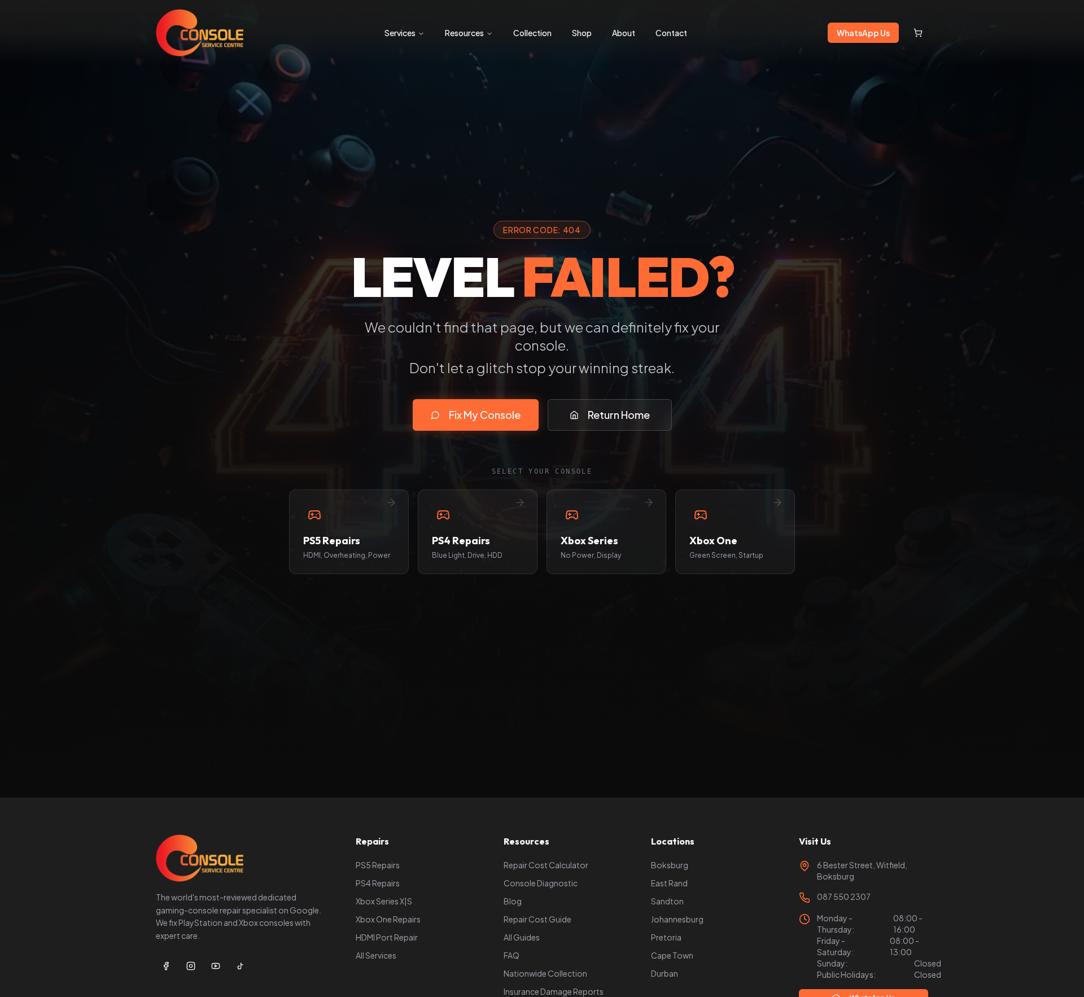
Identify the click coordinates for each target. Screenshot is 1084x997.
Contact (671, 33)
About (623, 33)
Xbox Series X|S (384, 901)
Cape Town (672, 955)
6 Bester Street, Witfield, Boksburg (862, 870)
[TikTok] (240, 966)
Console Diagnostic (541, 883)
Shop (582, 33)
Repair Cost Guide (537, 919)
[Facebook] (166, 966)
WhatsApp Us (863, 33)
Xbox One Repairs (388, 919)
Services (400, 33)
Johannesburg (677, 919)
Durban (664, 973)
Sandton (667, 901)
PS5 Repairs (378, 865)
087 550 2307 (844, 896)
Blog (513, 901)
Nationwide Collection (545, 973)
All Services (376, 955)
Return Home (619, 414)
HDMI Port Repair (387, 937)
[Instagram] (191, 966)
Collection (532, 33)
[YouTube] (216, 966)
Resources (464, 33)
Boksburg (669, 865)
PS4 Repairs (378, 883)
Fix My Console (485, 414)
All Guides (522, 937)
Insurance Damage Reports (554, 991)
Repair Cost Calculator (546, 865)
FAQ (511, 955)
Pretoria (666, 937)
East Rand (669, 883)
